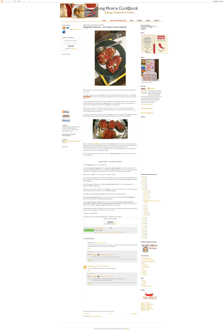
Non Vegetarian (146, 267)
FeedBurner (114, 224)
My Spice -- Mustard (145, 307)
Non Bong (110, 232)
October (146, 195)
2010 (143, 229)
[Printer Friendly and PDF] (89, 230)
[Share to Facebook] (100, 230)
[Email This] (95, 230)
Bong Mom (94, 255)
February (146, 212)
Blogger (127, 328)
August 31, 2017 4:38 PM (100, 242)
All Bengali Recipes (147, 258)
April (145, 208)
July (145, 204)
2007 (143, 235)
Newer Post (86, 313)
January (146, 215)
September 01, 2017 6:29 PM (107, 276)
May (145, 206)
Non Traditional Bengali (147, 259)
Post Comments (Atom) (95, 316)
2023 (143, 176)
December (146, 190)
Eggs (143, 263)
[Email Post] (110, 227)
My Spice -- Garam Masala (147, 304)
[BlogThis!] (97, 230)
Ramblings (144, 274)
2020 (143, 183)
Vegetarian (144, 265)
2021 (143, 181)
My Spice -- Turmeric (146, 305)
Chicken (144, 270)
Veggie (122, 232)
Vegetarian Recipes (147, 286)
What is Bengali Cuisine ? (147, 113)
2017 (143, 189)
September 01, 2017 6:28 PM (107, 255)
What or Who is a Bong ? (147, 108)
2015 (143, 219)
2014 (143, 221)
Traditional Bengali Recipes (148, 261)
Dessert (144, 272)
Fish (143, 268)
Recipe (144, 284)
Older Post (134, 313)
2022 (143, 178)
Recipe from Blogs (116, 232)
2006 (143, 238)
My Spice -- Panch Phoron (147, 308)
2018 (143, 187)
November (146, 192)
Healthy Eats (104, 232)
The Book (144, 282)
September (146, 197)
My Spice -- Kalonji (145, 310)
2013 (143, 223)
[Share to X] (98, 230)
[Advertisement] (69, 81)
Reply (89, 248)
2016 (143, 217)
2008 (143, 233)
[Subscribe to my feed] (64, 29)
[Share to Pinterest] (102, 230)
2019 (143, 185)
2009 (143, 231)
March (145, 210)
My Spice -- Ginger (145, 302)
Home (110, 313)
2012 (143, 225)
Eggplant (99, 232)
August (145, 199)
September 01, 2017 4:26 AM (101, 266)
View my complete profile (147, 104)
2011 (143, 227)
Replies (91, 251)
